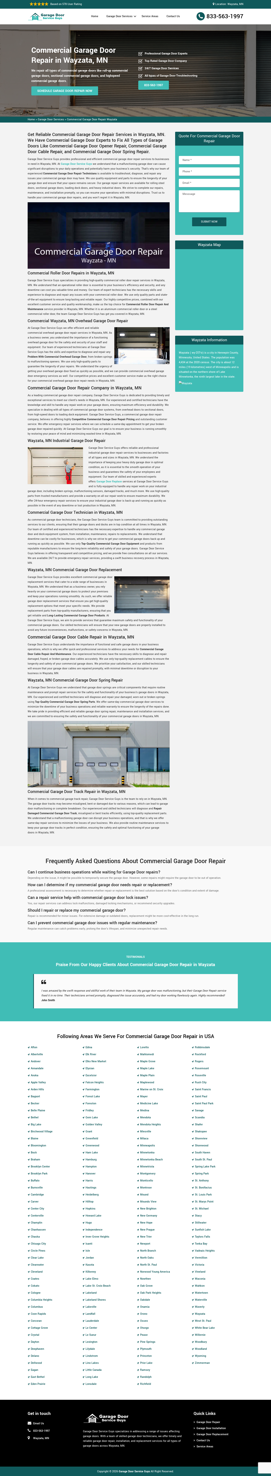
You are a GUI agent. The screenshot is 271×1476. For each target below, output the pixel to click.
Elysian (90, 1068)
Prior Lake (146, 1363)
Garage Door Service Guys (76, 164)
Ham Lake (92, 1153)
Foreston (91, 1103)
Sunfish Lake (203, 1230)
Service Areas (150, 16)
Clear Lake (37, 1258)
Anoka (34, 1075)
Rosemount (202, 1068)
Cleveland (37, 1272)
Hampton (91, 1167)
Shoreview (201, 1138)
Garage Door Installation (211, 1428)
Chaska (35, 1237)
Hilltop (89, 1202)
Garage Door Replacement (212, 1434)
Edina (89, 1047)
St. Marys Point (204, 1202)
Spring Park (202, 1174)
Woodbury (201, 1342)
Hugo (89, 1223)
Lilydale (90, 1349)
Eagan (34, 1370)
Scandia (200, 1117)
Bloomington (38, 1146)
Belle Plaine (38, 1110)
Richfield (145, 1384)
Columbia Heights (41, 1300)
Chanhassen (38, 1230)
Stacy (198, 1216)
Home (94, 16)
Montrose (146, 1188)
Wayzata (200, 1314)
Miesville (145, 1131)
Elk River (91, 1054)
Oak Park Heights (150, 1293)
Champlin (36, 1223)
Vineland (200, 1272)
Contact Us (173, 16)
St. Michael (202, 1209)
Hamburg (91, 1160)
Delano (35, 1356)
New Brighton (148, 1209)
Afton (34, 1047)
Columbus (37, 1307)
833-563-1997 (224, 16)
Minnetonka (147, 1153)
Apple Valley (38, 1082)
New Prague (147, 1230)
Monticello (146, 1181)
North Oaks (147, 1258)
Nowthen (145, 1279)
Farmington (92, 1089)
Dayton (35, 1342)
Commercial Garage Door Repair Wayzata (92, 119)
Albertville (37, 1054)
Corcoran (36, 1321)
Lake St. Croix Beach (98, 1286)
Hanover (90, 1174)
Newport (145, 1244)
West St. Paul (203, 1321)
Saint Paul (201, 1096)
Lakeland (91, 1293)
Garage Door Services (119, 16)
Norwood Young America (155, 1272)
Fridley (90, 1110)
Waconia (200, 1279)
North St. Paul (148, 1265)
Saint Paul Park (204, 1103)
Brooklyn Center (40, 1167)
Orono (143, 1314)
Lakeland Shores (96, 1300)
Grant (89, 1131)
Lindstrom (92, 1356)
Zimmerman (202, 1363)
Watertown (201, 1293)
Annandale (37, 1068)
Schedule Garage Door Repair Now (64, 91)
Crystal (35, 1335)
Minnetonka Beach (151, 1160)
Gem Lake (92, 1117)
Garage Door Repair (208, 1422)
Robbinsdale (202, 1047)
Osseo (144, 1321)
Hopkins (90, 1209)
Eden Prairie (38, 1384)
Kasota (90, 1265)
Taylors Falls (202, 1237)
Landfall (90, 1314)
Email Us (38, 1423)
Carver (35, 1202)
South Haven (202, 1153)
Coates (35, 1279)
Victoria (199, 1265)
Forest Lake (93, 1096)
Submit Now (209, 222)
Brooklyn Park (39, 1174)
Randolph (146, 1377)
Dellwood (36, 1363)
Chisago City (38, 1244)
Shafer (199, 1124)
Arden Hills (37, 1089)
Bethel (35, 1117)
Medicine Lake (149, 1103)
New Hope (146, 1223)
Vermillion (201, 1258)
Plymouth (146, 1349)
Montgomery (147, 1174)
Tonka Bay (201, 1244)
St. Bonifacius (203, 1188)
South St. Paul (203, 1160)
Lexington (91, 1342)
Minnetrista (147, 1167)
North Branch (148, 1251)
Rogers (199, 1061)
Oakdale (145, 1300)
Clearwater (37, 1265)
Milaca (144, 1138)
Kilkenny (91, 1272)
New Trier (146, 1237)
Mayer (144, 1096)
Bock (34, 1153)
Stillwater (200, 1223)
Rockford (200, 1054)
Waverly (199, 1307)
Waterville (201, 1300)
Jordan (90, 1258)
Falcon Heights (95, 1082)
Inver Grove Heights (97, 1237)
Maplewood (147, 1082)
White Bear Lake (205, 1328)
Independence (94, 1230)
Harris (89, 1181)
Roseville (200, 1075)
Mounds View (148, 1202)
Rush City (200, 1082)
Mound (144, 1195)
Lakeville (91, 1307)
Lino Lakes (92, 1363)
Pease (144, 1335)
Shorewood (201, 1146)
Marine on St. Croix (151, 1089)
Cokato (35, 1286)
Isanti (89, 1244)
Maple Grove (147, 1061)
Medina (144, 1110)
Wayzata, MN (235, 4)
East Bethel (38, 1377)
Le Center (91, 1328)
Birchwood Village (42, 1131)
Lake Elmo (92, 1279)
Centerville (37, 1216)
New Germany (148, 1216)
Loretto (144, 1047)
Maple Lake (147, 1068)
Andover (36, 1061)
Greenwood (92, 1146)
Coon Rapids (38, 1314)
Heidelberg (92, 1195)
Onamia (145, 1307)
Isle (88, 1251)
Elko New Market (96, 1061)
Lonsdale (91, 1384)
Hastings (91, 1188)
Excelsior (91, 1075)
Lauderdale (92, 1321)
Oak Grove (146, 1286)
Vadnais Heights (205, 1251)
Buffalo (35, 1181)
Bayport (35, 1096)
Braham (35, 1160)
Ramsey (145, 1370)
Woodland (201, 1349)
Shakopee (201, 1131)
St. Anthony (202, 1181)
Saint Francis (203, 1089)
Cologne (36, 1293)
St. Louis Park (203, 1195)
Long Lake (92, 1377)
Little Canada (94, 1370)
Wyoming (200, 1356)
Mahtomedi (147, 1054)
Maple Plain (147, 1075)
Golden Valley (94, 1124)
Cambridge (37, 1195)
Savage (199, 1110)
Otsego (144, 1328)
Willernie (200, 1335)
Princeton (146, 1356)
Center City (37, 1209)
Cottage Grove (39, 1328)
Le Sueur (91, 1335)
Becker (35, 1103)
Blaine (34, 1138)
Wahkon (200, 1286)
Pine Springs (147, 1342)
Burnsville (37, 1188)
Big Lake (36, 1124)
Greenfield (92, 1138)
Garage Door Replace (109, 482)
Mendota (145, 1117)
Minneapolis (147, 1146)
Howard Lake (93, 1216)
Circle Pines (38, 1251)
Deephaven (37, 1349)
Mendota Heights (150, 1124)
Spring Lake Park (205, 1167)
